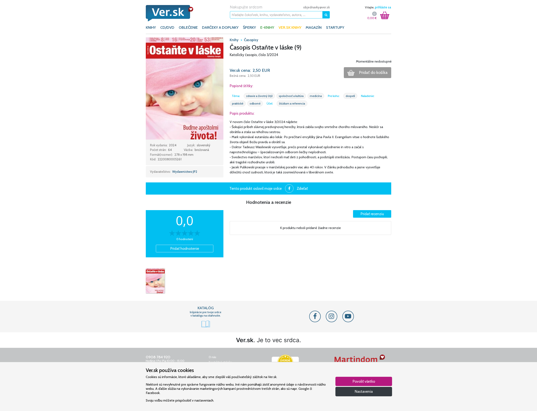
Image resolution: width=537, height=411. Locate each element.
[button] (184, 88)
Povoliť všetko (364, 381)
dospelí (350, 96)
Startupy (335, 27)
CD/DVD (167, 27)
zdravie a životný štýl (259, 96)
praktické (237, 103)
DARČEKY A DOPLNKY (220, 27)
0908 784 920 (158, 357)
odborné (255, 103)
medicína (316, 96)
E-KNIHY (267, 27)
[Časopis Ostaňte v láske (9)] (155, 280)
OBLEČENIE (188, 27)
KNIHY (151, 27)
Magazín (314, 27)
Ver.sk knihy (290, 27)
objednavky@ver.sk (316, 7)
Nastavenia (364, 391)
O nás (212, 357)
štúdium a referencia (292, 103)
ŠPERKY (249, 27)
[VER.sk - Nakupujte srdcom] (174, 13)
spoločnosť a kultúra (291, 96)
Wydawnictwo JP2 (184, 172)
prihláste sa (383, 7)
